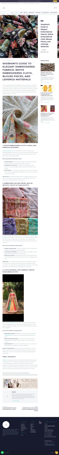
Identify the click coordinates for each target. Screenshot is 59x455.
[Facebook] (3, 60)
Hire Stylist (32, 426)
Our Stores (7, 14)
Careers (22, 430)
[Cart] (56, 7)
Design (31, 427)
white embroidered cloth (33, 374)
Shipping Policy (23, 426)
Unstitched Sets (53, 12)
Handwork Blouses (33, 432)
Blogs (42, 20)
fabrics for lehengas (25, 374)
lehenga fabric (12, 322)
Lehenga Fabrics (33, 430)
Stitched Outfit (32, 429)
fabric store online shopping (16, 374)
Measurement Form (13, 14)
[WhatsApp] (11, 60)
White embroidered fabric (8, 150)
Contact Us (22, 429)
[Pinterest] (6, 60)
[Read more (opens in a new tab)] (34, 3)
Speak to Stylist (19, 14)
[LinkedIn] (51, 452)
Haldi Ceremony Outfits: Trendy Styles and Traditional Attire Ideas (47, 94)
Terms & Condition (24, 428)
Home (21, 12)
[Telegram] (9, 60)
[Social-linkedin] (53, 3)
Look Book (3, 14)
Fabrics (31, 428)
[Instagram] (50, 3)
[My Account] (54, 7)
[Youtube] (56, 3)
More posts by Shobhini (16, 400)
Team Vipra (53, 445)
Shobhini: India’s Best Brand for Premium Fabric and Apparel (47, 74)
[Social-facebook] (52, 3)
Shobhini (48, 82)
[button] (11, 3)
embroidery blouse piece (7, 374)
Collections (37, 12)
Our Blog (28, 14)
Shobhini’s (5, 360)
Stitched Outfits (45, 12)
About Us (26, 12)
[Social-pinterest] (55, 3)
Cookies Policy (23, 427)
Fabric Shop (31, 12)
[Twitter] (4, 60)
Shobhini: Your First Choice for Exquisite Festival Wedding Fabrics (47, 115)
